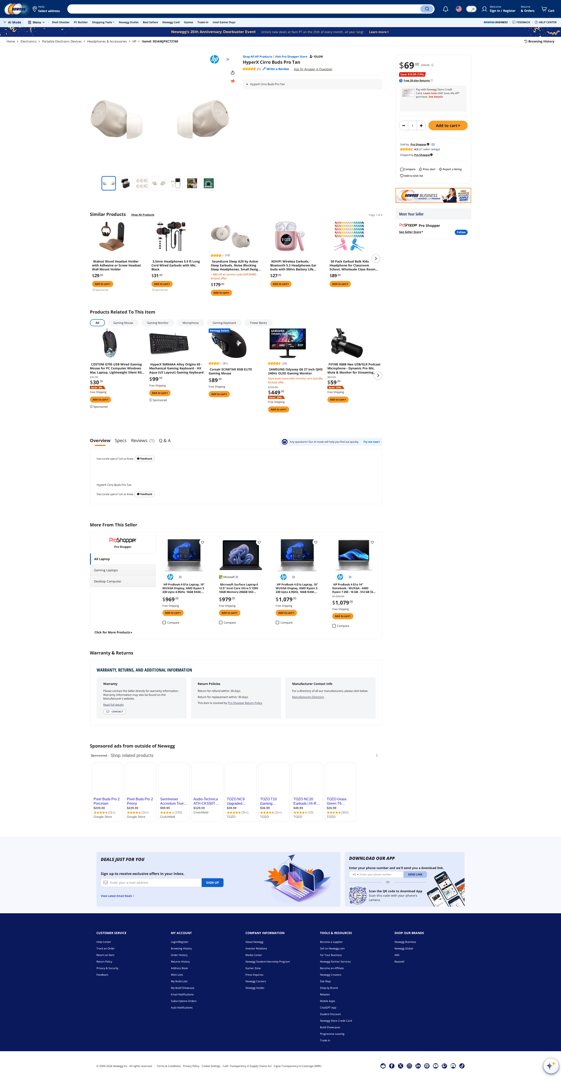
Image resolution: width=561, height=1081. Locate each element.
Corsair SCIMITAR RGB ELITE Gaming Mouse (230, 371)
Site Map (325, 981)
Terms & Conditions (169, 1066)
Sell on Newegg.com (332, 948)
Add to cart (447, 125)
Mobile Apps (327, 1001)
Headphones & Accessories (107, 41)
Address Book (179, 968)
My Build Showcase (182, 988)
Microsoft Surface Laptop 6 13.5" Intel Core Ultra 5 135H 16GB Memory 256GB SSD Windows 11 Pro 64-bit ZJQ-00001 (238, 587)
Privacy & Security (107, 968)
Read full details (113, 705)
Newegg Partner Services (335, 961)
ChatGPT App (328, 1007)
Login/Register (179, 942)
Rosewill (399, 961)
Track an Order (105, 948)
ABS (396, 955)
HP (134, 41)
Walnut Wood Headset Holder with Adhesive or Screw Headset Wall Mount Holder (116, 265)
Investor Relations (256, 948)
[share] (233, 73)
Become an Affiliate (332, 968)
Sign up (212, 882)
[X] (401, 1066)
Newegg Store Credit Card (336, 1021)
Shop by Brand (329, 988)
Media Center (253, 955)
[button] (46, 9)
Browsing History (181, 948)
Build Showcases (330, 1027)
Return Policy (104, 961)
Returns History (180, 961)
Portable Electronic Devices (62, 41)
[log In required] (202, 542)
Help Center (103, 942)
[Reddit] (233, 81)
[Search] (426, 9)
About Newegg (254, 942)
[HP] (216, 59)
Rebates (325, 994)
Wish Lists (177, 975)
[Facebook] (392, 1066)
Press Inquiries (254, 975)
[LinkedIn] (418, 1066)
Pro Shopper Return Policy (245, 703)
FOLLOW (461, 232)
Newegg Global (403, 948)
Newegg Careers (255, 981)
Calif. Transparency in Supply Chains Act (247, 1066)
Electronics (29, 41)
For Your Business (331, 955)
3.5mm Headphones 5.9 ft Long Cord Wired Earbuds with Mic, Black (175, 265)
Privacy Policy (191, 1066)
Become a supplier (331, 942)
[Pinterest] (427, 1066)
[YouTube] (435, 1066)
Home (11, 41)
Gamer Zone (253, 968)
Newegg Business (405, 942)
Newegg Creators (330, 975)
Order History (179, 955)
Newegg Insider (255, 988)
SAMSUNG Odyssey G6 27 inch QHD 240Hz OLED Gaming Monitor (295, 371)
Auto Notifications (182, 1007)
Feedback (146, 458)
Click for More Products (112, 632)
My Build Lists (179, 981)
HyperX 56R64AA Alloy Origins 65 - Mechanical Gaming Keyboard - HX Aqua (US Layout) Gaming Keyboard (176, 368)
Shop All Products (142, 215)
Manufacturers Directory (308, 697)
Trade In (325, 1040)
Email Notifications (182, 994)
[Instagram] (409, 1066)
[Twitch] (444, 1066)
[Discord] (453, 1066)
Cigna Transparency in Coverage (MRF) (297, 1066)
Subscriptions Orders (184, 1001)
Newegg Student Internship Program (267, 961)
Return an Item (105, 955)
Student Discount (330, 1014)
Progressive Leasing (332, 1034)
